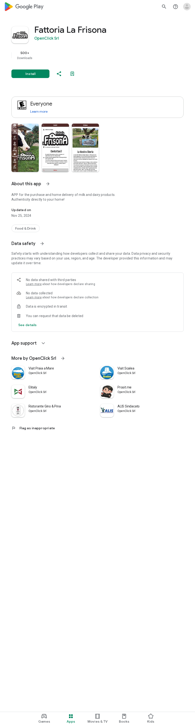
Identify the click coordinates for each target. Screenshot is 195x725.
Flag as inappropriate (33, 428)
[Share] (59, 73)
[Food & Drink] (25, 228)
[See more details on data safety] (27, 325)
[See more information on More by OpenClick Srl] (62, 358)
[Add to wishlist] (72, 73)
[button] (25, 148)
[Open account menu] (187, 6)
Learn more (39, 111)
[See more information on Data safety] (42, 243)
